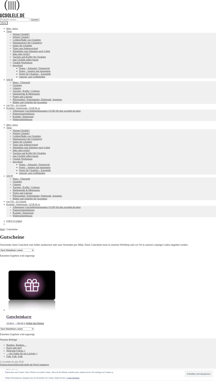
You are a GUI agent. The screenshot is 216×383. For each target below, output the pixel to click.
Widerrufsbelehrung (22, 119)
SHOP (9, 79)
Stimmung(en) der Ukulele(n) (27, 42)
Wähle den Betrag (35, 323)
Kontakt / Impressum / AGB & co (23, 108)
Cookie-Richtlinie (73, 378)
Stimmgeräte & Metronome (26, 94)
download (18, 65)
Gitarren (17, 88)
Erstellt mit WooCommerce (35, 364)
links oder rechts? (21, 54)
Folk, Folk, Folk (14, 356)
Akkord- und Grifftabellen (32, 76)
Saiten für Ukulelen (22, 45)
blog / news (12, 28)
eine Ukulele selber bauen (25, 59)
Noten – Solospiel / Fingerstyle (34, 68)
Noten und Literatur (22, 96)
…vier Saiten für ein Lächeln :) (21, 353)
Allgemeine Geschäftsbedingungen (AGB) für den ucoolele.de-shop (47, 111)
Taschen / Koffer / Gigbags (26, 91)
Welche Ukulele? (21, 37)
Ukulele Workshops (22, 62)
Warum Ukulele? (21, 34)
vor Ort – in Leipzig (16, 105)
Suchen (34, 19)
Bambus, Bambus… (16, 345)
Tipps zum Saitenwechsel (25, 48)
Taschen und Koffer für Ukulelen (29, 57)
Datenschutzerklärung (23, 113)
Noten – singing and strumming (34, 71)
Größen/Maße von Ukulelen (27, 40)
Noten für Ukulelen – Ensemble (35, 74)
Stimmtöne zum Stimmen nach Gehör (31, 51)
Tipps (9, 31)
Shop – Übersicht (21, 82)
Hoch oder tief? (14, 348)
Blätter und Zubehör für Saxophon (30, 102)
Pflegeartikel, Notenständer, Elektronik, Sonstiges (37, 99)
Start (2, 229)
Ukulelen (17, 85)
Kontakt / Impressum (23, 116)
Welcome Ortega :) (15, 350)
